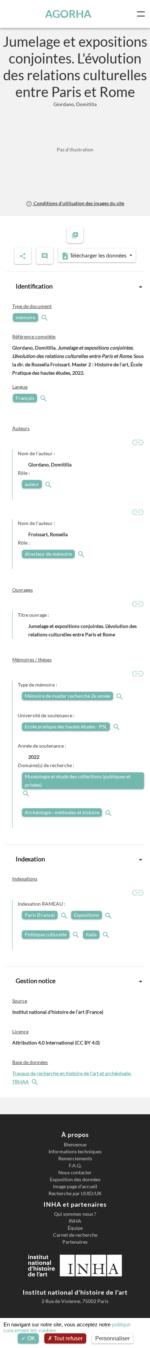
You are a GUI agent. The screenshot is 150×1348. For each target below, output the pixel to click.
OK (30, 1338)
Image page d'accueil (75, 1186)
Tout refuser (67, 1338)
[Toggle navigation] (142, 14)
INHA (75, 1221)
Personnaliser (112, 1338)
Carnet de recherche (75, 1235)
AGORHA (68, 13)
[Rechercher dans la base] (35, 1082)
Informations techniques (75, 1151)
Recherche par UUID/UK (75, 1193)
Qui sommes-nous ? (75, 1214)
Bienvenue (75, 1144)
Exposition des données (75, 1179)
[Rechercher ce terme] (45, 317)
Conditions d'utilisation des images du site (78, 203)
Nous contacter (75, 1172)
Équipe (75, 1228)
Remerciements (75, 1158)
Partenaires (75, 1242)
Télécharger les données (98, 255)
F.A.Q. (75, 1165)
